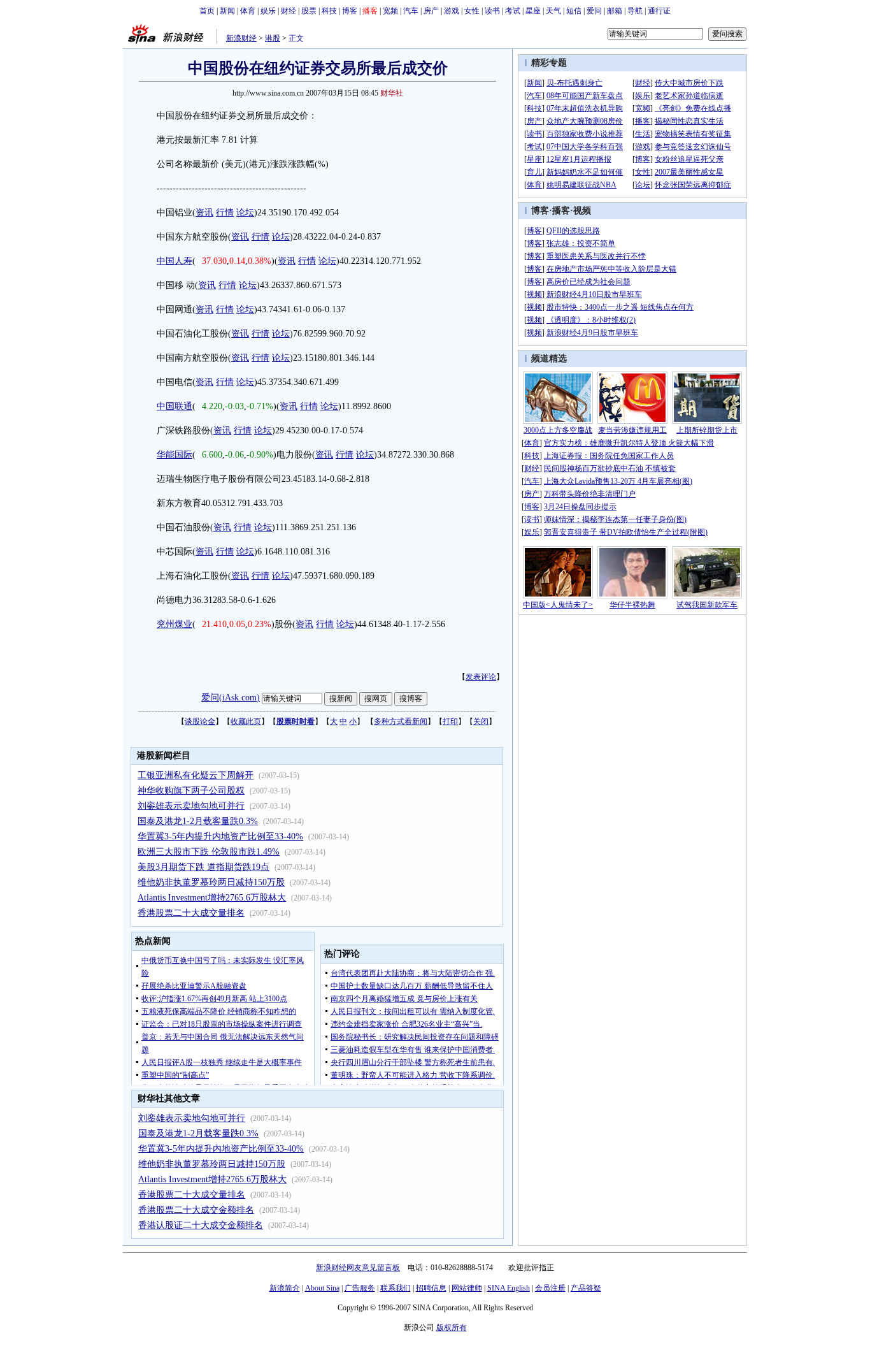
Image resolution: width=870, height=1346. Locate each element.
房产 (431, 10)
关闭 (480, 721)
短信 (573, 10)
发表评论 (481, 676)
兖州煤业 (174, 624)
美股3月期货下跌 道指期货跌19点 (203, 867)
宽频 (390, 10)
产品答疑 (586, 1288)
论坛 (245, 212)
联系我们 (395, 1288)
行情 (225, 212)
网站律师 (467, 1288)
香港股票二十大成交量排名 (191, 913)
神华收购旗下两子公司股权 (191, 790)
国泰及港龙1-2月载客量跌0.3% (198, 821)
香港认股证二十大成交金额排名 (200, 1225)
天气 (553, 10)
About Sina (322, 1288)
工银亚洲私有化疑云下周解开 (195, 775)
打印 (450, 721)
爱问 (594, 10)
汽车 (410, 10)
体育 (247, 10)
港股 (272, 38)
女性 (472, 10)
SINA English (508, 1288)
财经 (288, 10)
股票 (309, 10)
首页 (207, 10)
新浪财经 (241, 38)
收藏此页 (246, 721)
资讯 (204, 212)
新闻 (227, 10)
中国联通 (174, 406)
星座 (533, 10)
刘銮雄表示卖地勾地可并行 (191, 806)
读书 (492, 10)
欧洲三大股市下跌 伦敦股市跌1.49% (209, 852)
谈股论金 (200, 721)
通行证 (659, 10)
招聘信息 (431, 1288)
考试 (512, 10)
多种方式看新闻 (400, 721)
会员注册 (550, 1288)
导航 (635, 10)
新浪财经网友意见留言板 (358, 1267)
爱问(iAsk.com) (230, 697)
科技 (329, 10)
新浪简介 (284, 1288)
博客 (349, 10)
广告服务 (360, 1288)
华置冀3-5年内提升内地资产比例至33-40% (220, 836)
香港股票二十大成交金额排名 (196, 1210)
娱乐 (268, 10)
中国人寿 (174, 261)
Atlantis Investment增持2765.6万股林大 (212, 897)
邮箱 (614, 10)
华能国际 (174, 455)
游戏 (451, 10)
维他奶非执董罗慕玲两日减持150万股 (211, 882)
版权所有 (451, 1327)
